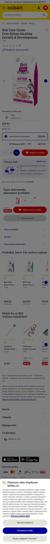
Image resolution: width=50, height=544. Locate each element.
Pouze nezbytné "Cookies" (25, 538)
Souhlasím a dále (25, 530)
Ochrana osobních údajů (20, 516)
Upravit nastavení (25, 522)
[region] (25, 511)
